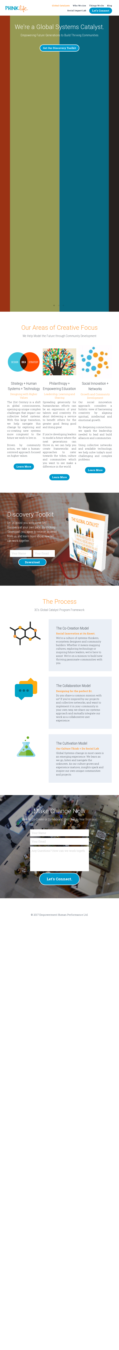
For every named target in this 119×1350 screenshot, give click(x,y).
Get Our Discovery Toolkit (59, 48)
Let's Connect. (59, 878)
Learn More (23, 466)
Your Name (18, 553)
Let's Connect (100, 10)
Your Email (42, 553)
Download (32, 562)
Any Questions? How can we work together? (58, 851)
